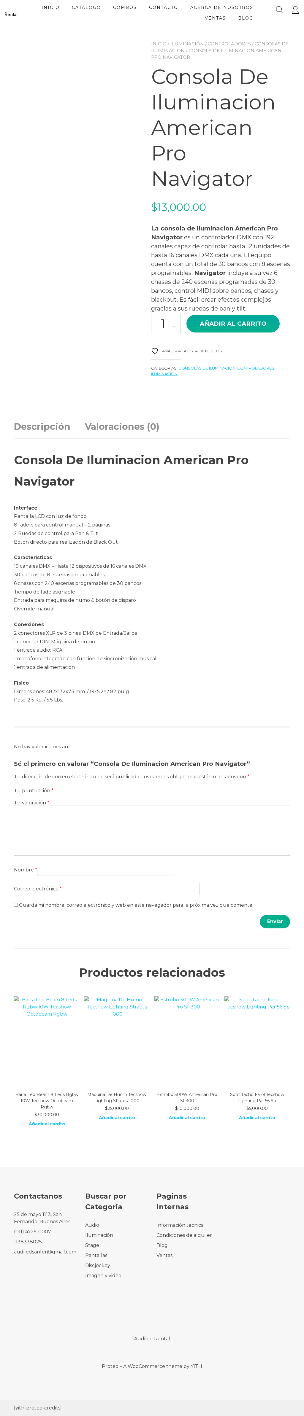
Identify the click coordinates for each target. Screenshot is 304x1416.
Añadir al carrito (233, 323)
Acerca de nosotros (221, 7)
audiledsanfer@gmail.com (45, 1252)
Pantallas (96, 1255)
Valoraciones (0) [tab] (122, 426)
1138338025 (28, 1242)
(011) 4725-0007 (32, 1231)
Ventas (215, 18)
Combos (125, 7)
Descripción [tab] (42, 426)
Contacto (163, 7)
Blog (245, 18)
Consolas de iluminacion (206, 368)
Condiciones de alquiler (184, 1235)
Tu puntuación (33, 790)
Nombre (25, 870)
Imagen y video (103, 1275)
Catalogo (86, 7)
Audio (92, 1225)
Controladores (229, 44)
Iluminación (187, 44)
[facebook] (144, 1313)
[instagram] (160, 1313)
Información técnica (180, 1225)
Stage (92, 1245)
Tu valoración (31, 803)
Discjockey (97, 1265)
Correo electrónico (38, 889)
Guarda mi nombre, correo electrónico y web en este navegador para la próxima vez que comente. (136, 905)
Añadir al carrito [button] (47, 1124)
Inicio (51, 7)
